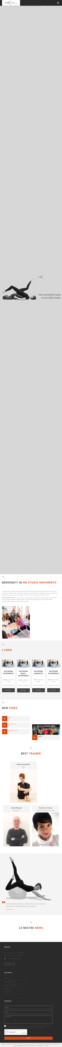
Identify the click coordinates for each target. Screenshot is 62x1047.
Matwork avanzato (38, 672)
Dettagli (8, 690)
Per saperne (40, 1045)
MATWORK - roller (13, 730)
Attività (7, 978)
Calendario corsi (10, 981)
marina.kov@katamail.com (14, 958)
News (7, 988)
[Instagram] (9, 963)
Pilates (23, 767)
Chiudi (46, 1045)
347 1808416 (18, 955)
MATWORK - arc (12, 724)
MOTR (9, 717)
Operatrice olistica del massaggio (45, 810)
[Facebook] (5, 963)
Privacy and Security (11, 985)
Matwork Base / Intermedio (23, 673)
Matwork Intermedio (8, 672)
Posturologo (16, 810)
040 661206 (10, 955)
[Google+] (13, 963)
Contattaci (8, 992)
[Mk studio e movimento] (11, 3)
